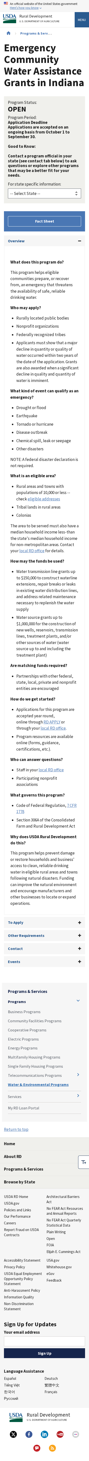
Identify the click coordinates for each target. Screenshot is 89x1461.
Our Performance (17, 1216)
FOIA (50, 1245)
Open (50, 1238)
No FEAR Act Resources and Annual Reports (64, 1211)
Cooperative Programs (27, 1029)
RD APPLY (52, 722)
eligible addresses (44, 499)
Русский (11, 1398)
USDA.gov (11, 1203)
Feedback (54, 1280)
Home (9, 1143)
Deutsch (51, 1378)
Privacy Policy (14, 1267)
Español (10, 1378)
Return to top (16, 1129)
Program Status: (22, 102)
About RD (13, 1156)
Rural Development (39, 18)
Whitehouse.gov (59, 1267)
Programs (17, 1001)
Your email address (22, 1332)
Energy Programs (23, 1047)
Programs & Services (37, 33)
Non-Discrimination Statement (19, 1306)
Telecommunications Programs (35, 1075)
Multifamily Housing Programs (34, 1057)
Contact (15, 948)
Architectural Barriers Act (63, 1199)
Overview (16, 240)
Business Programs (24, 1011)
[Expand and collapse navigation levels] (78, 1001)
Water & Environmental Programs (38, 1084)
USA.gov (52, 1260)
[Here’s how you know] (44, 6)
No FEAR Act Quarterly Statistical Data (63, 1223)
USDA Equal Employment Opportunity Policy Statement (23, 1278)
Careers (10, 1223)
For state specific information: (34, 184)
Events (14, 961)
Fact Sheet (44, 221)
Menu (82, 20)
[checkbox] (83, 1162)
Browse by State (19, 1182)
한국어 (9, 1391)
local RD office (31, 550)
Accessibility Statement (22, 1260)
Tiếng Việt (12, 1385)
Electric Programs (23, 1039)
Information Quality (19, 1297)
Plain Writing (56, 1232)
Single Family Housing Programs (35, 1066)
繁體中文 (51, 1385)
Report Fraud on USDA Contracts (21, 1232)
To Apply (15, 922)
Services (15, 1096)
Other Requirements (26, 935)
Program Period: (22, 117)
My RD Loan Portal (23, 1107)
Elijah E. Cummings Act (63, 1251)
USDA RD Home (16, 1196)
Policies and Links (17, 1210)
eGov (50, 1273)
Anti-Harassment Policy (22, 1290)
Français (50, 1391)
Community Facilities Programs (35, 1020)
